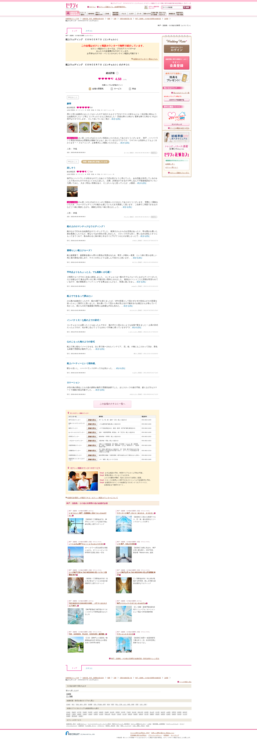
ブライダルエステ (71, 725)
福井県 (163, 712)
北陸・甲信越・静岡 (100, 704)
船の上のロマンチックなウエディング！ (86, 226)
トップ (74, 31)
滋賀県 (79, 714)
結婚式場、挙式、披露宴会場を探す (93, 18)
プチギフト (100, 725)
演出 (117, 725)
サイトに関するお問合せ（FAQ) (140, 733)
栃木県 (112, 712)
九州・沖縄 (143, 704)
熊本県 (179, 714)
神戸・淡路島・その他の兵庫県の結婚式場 (148, 18)
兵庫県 (96, 714)
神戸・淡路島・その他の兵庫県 (169, 25)
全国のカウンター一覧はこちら (145, 59)
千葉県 (129, 712)
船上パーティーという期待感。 (82, 363)
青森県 (74, 712)
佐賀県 (168, 714)
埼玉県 (123, 712)
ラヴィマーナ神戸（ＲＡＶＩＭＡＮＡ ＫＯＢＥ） (135, 513)
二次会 (149, 724)
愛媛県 (152, 714)
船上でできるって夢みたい (80, 296)
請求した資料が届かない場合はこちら (162, 733)
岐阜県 (185, 712)
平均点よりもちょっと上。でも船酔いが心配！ (89, 272)
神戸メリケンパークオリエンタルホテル (131, 603)
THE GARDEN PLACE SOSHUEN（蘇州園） (87, 634)
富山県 (152, 712)
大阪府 (90, 714)
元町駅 (166, 18)
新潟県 (146, 712)
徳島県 (141, 714)
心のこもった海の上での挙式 (81, 342)
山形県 (96, 712)
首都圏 (90, 704)
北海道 (68, 704)
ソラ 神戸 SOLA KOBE (126, 544)
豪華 (69, 103)
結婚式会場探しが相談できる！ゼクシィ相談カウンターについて (92, 498)
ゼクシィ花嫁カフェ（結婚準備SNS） (112, 7)
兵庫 (115, 18)
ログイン (92, 7)
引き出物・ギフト (90, 725)
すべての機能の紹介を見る (179, 128)
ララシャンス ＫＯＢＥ (125, 634)
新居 (147, 725)
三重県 (74, 714)
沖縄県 (81, 716)
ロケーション (73, 382)
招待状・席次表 (110, 725)
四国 (137, 704)
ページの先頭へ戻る (185, 682)
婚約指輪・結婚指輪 (159, 724)
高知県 (157, 714)
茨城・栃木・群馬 (81, 704)
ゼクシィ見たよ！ (171, 167)
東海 (108, 704)
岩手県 (79, 712)
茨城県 (107, 712)
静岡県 (179, 712)
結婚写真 (81, 725)
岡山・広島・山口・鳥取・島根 (124, 704)
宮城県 (85, 712)
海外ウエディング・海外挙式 (121, 724)
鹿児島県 (74, 716)
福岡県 (163, 714)
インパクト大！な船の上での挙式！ (84, 320)
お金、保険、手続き (139, 725)
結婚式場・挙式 (71, 724)
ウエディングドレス (172, 724)
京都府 (85, 714)
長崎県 (174, 714)
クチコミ (89, 31)
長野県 (174, 712)
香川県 (146, 714)
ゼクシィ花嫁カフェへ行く (179, 173)
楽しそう (71, 168)
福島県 (101, 712)
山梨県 (168, 712)
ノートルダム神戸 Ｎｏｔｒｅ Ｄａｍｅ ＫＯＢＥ (86, 544)
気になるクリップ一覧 (181, 93)
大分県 (185, 714)
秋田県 (90, 712)
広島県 (119, 714)
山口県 (124, 714)
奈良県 (101, 714)
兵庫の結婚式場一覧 (126, 18)
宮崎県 (68, 716)
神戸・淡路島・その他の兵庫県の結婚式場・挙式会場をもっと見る (135, 659)
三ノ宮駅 (69, 696)
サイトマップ (175, 735)
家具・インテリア (126, 725)
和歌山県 (107, 714)
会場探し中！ (170, 164)
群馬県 (118, 712)
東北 (73, 704)
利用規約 (166, 735)
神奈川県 (140, 712)
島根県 (135, 714)
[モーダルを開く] (117, 73)
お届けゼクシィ (81, 724)
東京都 (134, 712)
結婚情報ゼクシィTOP (72, 18)
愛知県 (68, 714)
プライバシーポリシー (155, 735)
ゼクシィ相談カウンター (138, 724)
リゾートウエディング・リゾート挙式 (99, 724)
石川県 (157, 712)
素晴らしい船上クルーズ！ (80, 250)
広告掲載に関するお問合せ (138, 735)
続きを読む (116, 119)
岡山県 (114, 714)
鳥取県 (130, 714)
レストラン (186, 25)
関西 (108, 18)
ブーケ (182, 724)
